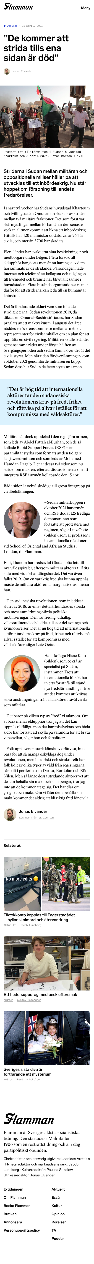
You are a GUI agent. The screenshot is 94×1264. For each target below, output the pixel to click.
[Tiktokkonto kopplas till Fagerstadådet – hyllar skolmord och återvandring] (47, 884)
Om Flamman (15, 1198)
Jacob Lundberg (30, 925)
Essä (56, 1198)
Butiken (10, 1214)
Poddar (58, 1239)
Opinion (58, 1214)
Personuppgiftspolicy (22, 1230)
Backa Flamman (17, 1206)
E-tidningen (13, 1189)
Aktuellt (10, 925)
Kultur (8, 1000)
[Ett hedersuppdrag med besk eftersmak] (47, 963)
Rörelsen (59, 1222)
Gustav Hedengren (29, 1000)
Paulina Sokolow (28, 1079)
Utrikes (12, 26)
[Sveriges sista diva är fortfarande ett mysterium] (47, 1038)
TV (54, 1230)
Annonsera (13, 1222)
